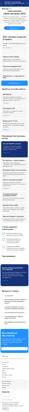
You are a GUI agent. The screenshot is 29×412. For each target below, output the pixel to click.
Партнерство (13, 358)
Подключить (14, 28)
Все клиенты (6, 47)
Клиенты (4, 372)
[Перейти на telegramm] (8, 392)
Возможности (5, 362)
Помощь (4, 387)
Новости (4, 364)
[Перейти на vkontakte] (3, 392)
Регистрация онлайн (7, 375)
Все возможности (14, 83)
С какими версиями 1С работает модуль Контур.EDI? (13, 317)
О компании (21, 358)
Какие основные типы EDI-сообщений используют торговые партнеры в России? (15, 301)
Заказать (4, 377)
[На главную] (5, 356)
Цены (3, 370)
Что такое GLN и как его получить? (14, 312)
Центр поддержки (6, 381)
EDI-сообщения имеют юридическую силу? (15, 323)
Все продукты (5, 358)
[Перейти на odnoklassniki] (5, 392)
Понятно (5, 408)
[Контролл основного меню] (26, 9)
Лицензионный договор (8, 368)
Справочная (5, 366)
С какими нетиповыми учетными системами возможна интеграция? (14, 307)
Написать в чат (6, 385)
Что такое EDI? (8, 295)
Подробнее (6, 103)
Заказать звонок (6, 383)
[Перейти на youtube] (6, 392)
